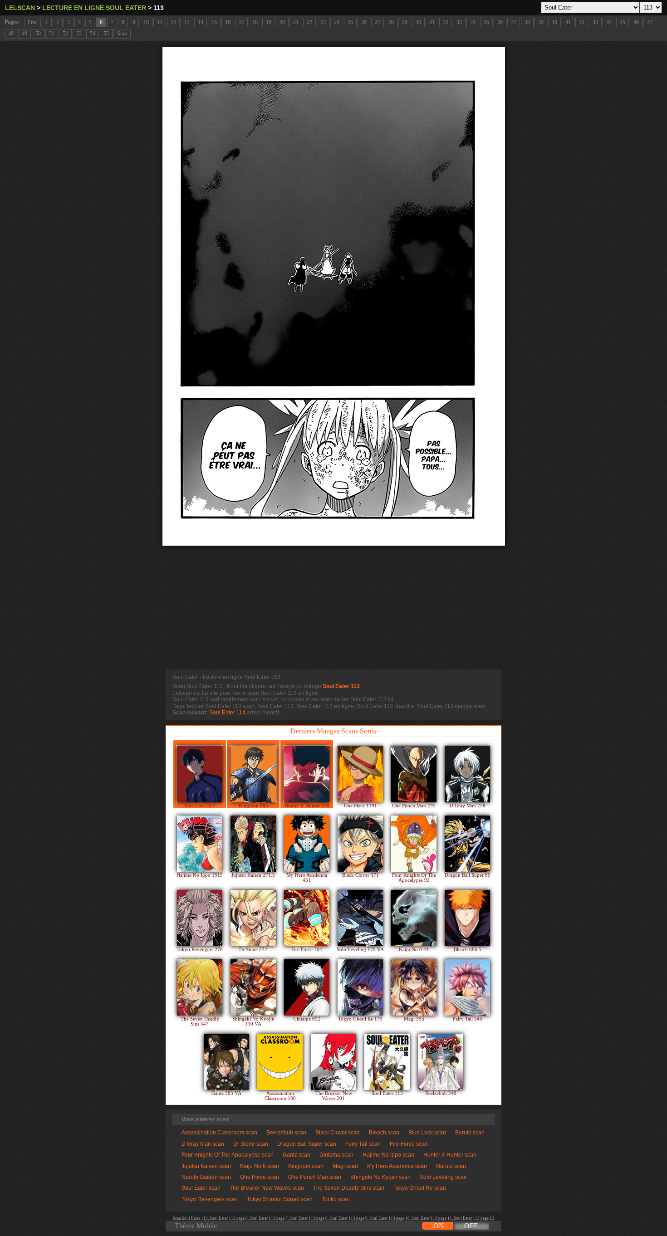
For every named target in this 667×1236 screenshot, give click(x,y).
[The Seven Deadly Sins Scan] (199, 987)
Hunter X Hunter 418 (306, 805)
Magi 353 (414, 1018)
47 (649, 22)
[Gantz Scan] (226, 1062)
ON (438, 1226)
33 (459, 22)
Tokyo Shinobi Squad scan (280, 1199)
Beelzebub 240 (440, 1093)
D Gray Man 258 (468, 805)
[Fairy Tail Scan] (467, 987)
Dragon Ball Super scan (306, 1144)
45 (622, 22)
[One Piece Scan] (360, 774)
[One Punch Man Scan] (413, 774)
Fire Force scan (409, 1144)
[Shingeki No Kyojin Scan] (253, 987)
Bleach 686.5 (467, 949)
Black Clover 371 (360, 875)
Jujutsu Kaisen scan (206, 1166)
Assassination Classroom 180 (280, 1096)
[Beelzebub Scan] (440, 1062)
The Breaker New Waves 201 (333, 1096)
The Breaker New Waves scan (267, 1188)
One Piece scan (259, 1177)
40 (554, 22)
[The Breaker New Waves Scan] (333, 1062)
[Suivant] (333, 296)
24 (336, 22)
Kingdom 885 (253, 805)
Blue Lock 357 (200, 805)
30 (418, 22)
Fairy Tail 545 (467, 1018)
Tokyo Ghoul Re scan (419, 1188)
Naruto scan (451, 1166)
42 (581, 22)
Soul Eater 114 (227, 712)
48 (11, 33)
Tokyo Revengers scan (209, 1199)
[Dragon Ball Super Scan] (467, 844)
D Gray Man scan (202, 1144)
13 (187, 22)
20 (282, 22)
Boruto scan (470, 1132)
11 (159, 22)
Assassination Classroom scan (219, 1132)
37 (513, 22)
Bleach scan (384, 1132)
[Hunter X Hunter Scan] (306, 774)
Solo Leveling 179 (357, 949)
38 (527, 22)
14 (200, 22)
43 (595, 22)
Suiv (122, 33)
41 (568, 22)
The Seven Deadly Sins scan (348, 1188)
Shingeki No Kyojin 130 (253, 1021)
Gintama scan (336, 1155)
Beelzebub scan (286, 1132)
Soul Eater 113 (341, 686)
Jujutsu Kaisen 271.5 (253, 875)
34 (473, 22)
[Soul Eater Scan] (387, 1062)
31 (432, 22)
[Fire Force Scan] (306, 918)
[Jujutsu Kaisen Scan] (253, 844)
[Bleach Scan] (467, 918)
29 (404, 22)
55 (106, 33)
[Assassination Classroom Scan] (280, 1062)
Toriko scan (336, 1199)
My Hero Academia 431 (306, 878)
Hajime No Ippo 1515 (200, 875)
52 (65, 33)
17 (241, 22)
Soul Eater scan (201, 1188)
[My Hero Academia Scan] (306, 844)
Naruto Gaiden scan (206, 1177)
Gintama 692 (306, 1018)
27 (377, 22)
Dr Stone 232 (253, 949)
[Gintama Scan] (306, 987)
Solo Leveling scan (443, 1177)
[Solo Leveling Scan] (360, 918)
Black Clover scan (337, 1132)
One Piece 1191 (360, 805)
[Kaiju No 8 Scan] (413, 918)
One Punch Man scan (314, 1177)
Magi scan (345, 1166)
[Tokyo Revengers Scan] (199, 918)
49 (24, 33)
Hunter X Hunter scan (449, 1155)
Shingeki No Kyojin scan (380, 1177)
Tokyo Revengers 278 (200, 949)
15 (214, 22)
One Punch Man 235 (414, 805)
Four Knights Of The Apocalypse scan (227, 1155)
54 (92, 33)
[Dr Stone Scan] (253, 918)
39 (541, 22)
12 (173, 22)
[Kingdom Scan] (253, 774)
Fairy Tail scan (363, 1144)
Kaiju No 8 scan (259, 1166)
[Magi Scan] (413, 987)
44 (609, 22)
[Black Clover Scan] (360, 844)
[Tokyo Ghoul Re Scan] (360, 987)
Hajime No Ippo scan (388, 1155)
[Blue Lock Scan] (199, 774)
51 (51, 33)
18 (255, 22)
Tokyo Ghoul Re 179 (360, 1018)
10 (146, 22)
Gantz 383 (223, 1093)
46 (636, 22)
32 (445, 22)
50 (38, 33)
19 (268, 22)
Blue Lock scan (427, 1132)
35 (486, 22)
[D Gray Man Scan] (467, 774)
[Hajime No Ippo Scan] (199, 844)
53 (79, 33)
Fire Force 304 (306, 949)
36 (500, 22)
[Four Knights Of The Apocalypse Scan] (413, 844)
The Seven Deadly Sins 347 (200, 1021)
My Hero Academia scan (397, 1166)
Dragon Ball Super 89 (467, 875)
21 (296, 22)
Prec (32, 22)
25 (350, 22)
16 (228, 22)
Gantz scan (296, 1155)
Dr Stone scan (250, 1144)
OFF (471, 1226)
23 (323, 22)
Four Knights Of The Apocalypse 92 (414, 878)
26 (364, 22)
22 (309, 22)
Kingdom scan (306, 1166)
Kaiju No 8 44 (414, 949)
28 (391, 22)
